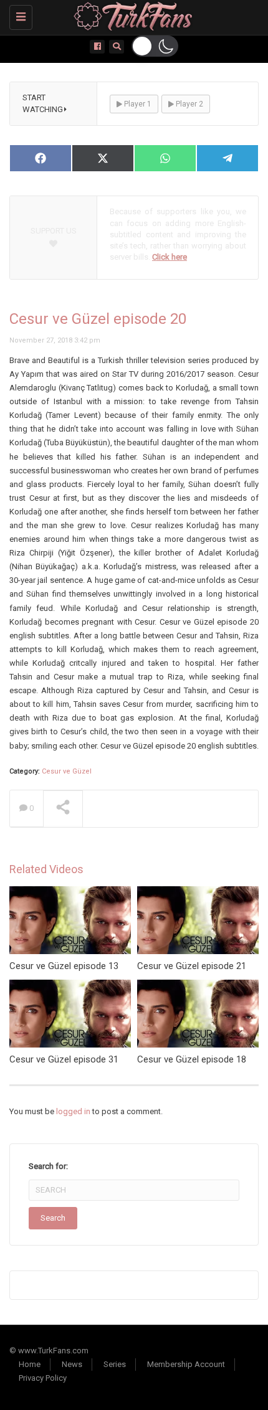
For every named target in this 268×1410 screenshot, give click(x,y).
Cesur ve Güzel (67, 771)
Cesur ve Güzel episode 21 (191, 966)
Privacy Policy (43, 1378)
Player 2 (188, 104)
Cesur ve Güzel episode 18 (191, 1059)
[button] (155, 46)
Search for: (48, 1166)
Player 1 (136, 104)
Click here (169, 257)
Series (114, 1364)
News (72, 1364)
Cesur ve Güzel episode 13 (63, 966)
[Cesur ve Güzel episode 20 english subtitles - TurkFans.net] (130, 15)
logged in (73, 1111)
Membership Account (186, 1364)
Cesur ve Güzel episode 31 (63, 1059)
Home (30, 1364)
